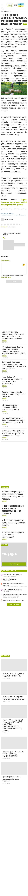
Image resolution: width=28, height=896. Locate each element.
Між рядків (9, 554)
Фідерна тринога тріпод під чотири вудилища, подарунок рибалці (13, 753)
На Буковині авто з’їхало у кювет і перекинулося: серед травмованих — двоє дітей (13, 420)
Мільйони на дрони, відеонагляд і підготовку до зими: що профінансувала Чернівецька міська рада (13, 335)
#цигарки (16, 215)
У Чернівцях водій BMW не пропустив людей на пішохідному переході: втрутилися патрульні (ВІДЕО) (14, 350)
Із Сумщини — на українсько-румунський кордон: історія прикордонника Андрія (13, 433)
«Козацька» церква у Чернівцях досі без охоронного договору (10, 407)
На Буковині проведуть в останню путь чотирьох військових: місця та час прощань (13, 495)
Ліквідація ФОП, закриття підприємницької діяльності (13, 698)
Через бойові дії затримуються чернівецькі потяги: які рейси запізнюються (12, 380)
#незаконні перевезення (7, 215)
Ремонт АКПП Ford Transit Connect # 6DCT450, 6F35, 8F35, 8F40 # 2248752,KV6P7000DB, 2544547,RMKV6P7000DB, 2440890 (12, 725)
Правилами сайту (6, 277)
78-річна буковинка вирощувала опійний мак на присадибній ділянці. (14, 202)
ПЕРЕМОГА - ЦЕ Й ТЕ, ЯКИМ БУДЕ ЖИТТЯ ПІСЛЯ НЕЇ (13, 675)
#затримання (22, 215)
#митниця (11, 213)
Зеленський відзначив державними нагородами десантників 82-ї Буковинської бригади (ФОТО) (14, 365)
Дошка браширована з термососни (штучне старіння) (11, 779)
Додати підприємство (14, 604)
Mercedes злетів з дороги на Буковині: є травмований (13, 534)
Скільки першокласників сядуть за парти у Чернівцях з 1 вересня (14, 394)
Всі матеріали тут (14, 564)
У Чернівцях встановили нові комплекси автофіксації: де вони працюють (13, 510)
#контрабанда (4, 213)
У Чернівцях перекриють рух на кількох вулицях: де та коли (13, 522)
